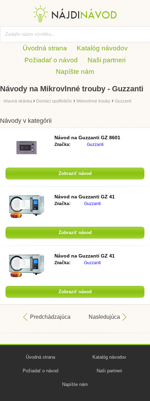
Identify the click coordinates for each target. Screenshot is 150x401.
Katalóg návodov (102, 48)
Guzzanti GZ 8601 (87, 137)
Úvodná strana (45, 48)
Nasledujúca (104, 317)
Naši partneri (107, 60)
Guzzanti (95, 144)
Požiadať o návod (51, 60)
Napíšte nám (75, 71)
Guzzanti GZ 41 (84, 196)
